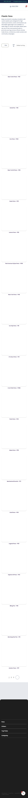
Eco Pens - (14, 139)
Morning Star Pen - (14, 637)
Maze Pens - (14, 450)
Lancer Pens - (14, 232)
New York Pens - (14, 294)
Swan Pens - (14, 201)
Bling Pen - (14, 606)
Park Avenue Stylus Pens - (14, 263)
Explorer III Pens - (14, 574)
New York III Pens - (14, 170)
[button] (14, 722)
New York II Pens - (14, 76)
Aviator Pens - (14, 668)
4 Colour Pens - (14, 357)
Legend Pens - (14, 543)
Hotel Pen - (14, 108)
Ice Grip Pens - (14, 326)
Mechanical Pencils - (14, 481)
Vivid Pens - (14, 512)
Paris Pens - (14, 419)
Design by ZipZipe (5, 794)
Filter (6, 45)
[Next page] (17, 677)
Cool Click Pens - (14, 388)
